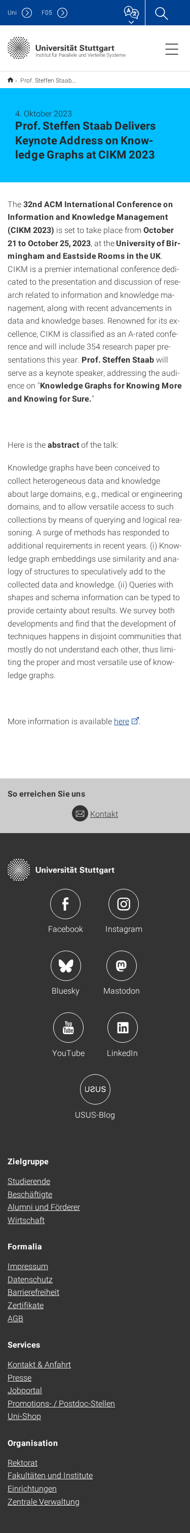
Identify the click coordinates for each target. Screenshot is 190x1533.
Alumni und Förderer (44, 1206)
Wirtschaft (26, 1219)
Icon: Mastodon (121, 966)
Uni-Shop (24, 1415)
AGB (15, 1318)
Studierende (29, 1180)
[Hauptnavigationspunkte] (171, 48)
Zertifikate (26, 1305)
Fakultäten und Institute (50, 1475)
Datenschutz (30, 1279)
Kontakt (104, 813)
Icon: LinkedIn (122, 1027)
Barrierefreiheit (33, 1291)
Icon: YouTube (68, 1027)
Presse (19, 1377)
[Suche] (161, 12)
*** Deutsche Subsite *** (10, 79)
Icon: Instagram (123, 904)
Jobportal (25, 1390)
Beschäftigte (30, 1194)
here (121, 721)
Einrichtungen (32, 1488)
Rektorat (22, 1462)
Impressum (28, 1266)
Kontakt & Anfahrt (39, 1364)
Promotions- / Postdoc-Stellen (61, 1403)
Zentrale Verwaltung (44, 1501)
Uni (12, 12)
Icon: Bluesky (66, 966)
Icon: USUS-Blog (95, 1089)
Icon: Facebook (65, 904)
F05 (47, 12)
